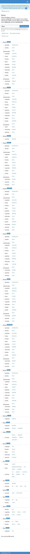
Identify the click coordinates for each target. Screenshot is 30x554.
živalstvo (14, 81)
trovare (13, 454)
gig (16, 499)
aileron (13, 524)
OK (26, 8)
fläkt (13, 474)
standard (14, 425)
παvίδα (14, 64)
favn (13, 509)
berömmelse (19, 493)
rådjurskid (20, 435)
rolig (17, 486)
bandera (14, 428)
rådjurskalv (14, 437)
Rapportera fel (6, 11)
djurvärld (14, 139)
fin (12, 521)
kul (12, 486)
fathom (13, 512)
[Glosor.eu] (3, 1)
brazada (19, 514)
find (13, 446)
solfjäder (18, 474)
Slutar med (5, 36)
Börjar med (5, 33)
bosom (18, 512)
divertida (14, 483)
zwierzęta (14, 75)
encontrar (14, 457)
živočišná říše (15, 45)
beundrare (24, 472)
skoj (25, 486)
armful (24, 512)
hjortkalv (21, 437)
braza (13, 514)
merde (13, 502)
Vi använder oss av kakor (6, 552)
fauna (13, 47)
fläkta (13, 476)
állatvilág (14, 67)
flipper (16, 521)
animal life (14, 53)
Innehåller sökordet (15, 33)
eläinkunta (14, 56)
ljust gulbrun (14, 439)
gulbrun (13, 435)
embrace (14, 418)
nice (13, 531)
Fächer (13, 469)
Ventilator (20, 469)
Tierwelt (13, 61)
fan (12, 472)
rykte (13, 493)
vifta (23, 474)
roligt (21, 486)
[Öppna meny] (27, 2)
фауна (13, 126)
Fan (25, 466)
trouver (13, 449)
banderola (20, 428)
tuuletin (13, 464)
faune (13, 59)
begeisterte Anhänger (17, 466)
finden (13, 452)
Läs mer (23, 8)
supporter (18, 472)
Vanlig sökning (24, 26)
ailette (18, 524)
